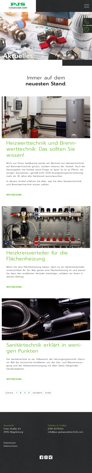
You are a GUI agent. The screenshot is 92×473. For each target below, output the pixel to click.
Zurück (9, 392)
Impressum (10, 442)
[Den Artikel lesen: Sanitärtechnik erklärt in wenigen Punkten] (46, 319)
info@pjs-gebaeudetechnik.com (65, 432)
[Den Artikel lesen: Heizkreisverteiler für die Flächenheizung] (46, 227)
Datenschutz (11, 446)
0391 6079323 (55, 428)
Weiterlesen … (15, 194)
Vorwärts (37, 392)
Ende (48, 392)
